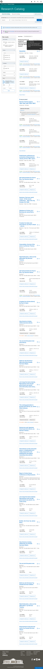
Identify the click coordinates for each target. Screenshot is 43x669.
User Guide (12, 31)
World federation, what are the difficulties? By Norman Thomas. (27, 258)
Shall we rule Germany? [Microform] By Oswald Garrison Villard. (25, 362)
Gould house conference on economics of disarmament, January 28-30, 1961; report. (27, 157)
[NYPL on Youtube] (39, 659)
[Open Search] (37, 1)
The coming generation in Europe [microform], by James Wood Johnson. (27, 406)
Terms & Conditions (29, 653)
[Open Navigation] (41, 1)
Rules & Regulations (37, 651)
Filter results (5, 37)
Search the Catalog (6, 14)
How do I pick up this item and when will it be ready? (28, 192)
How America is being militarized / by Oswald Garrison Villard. (25, 543)
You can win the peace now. (27, 563)
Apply (9, 90)
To (9, 84)
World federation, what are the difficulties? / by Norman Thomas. (27, 605)
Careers (22, 653)
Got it (41, 48)
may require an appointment (31, 114)
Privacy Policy (28, 651)
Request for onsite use (24, 61)
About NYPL (35, 652)
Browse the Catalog (16, 14)
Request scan (32, 168)
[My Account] (31, 1)
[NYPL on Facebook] (32, 659)
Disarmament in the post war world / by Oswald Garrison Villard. (27, 628)
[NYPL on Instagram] (37, 659)
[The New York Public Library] (1, 2)
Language (35, 653)
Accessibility (23, 651)
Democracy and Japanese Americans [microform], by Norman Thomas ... (26, 429)
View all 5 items (22, 94)
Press (21, 652)
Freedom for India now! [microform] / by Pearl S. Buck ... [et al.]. (27, 224)
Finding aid (22, 110)
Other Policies (28, 652)
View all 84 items (22, 150)
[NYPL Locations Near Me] (34, 1)
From (4, 84)
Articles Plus (8, 27)
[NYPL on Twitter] (35, 659)
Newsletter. (22, 51)
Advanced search (38, 21)
